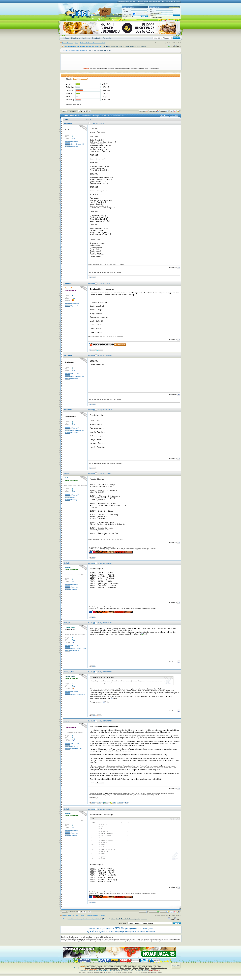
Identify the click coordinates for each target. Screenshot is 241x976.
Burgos (147, 968)
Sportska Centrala (121, 966)
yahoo (127, 931)
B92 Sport (149, 966)
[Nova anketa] (154, 112)
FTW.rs (122, 968)
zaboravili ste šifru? (174, 7)
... (86, 111)
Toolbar (177, 1)
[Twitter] (99, 803)
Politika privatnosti (114, 969)
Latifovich (68, 284)
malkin (138, 46)
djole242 (67, 473)
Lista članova (75, 38)
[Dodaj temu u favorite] (174, 112)
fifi (100, 928)
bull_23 (118, 46)
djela (126, 928)
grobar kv (144, 46)
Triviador (87, 968)
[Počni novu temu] (143, 112)
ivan (97, 928)
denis (112, 928)
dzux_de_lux (69, 672)
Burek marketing (155, 1)
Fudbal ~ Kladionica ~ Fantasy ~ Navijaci (92, 43)
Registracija (107, 38)
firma (137, 931)
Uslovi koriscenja (125, 969)
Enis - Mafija (125, 46)
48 (89, 111)
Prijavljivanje (96, 38)
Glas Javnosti (132, 966)
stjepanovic (133, 928)
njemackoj (106, 928)
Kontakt (147, 969)
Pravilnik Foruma (102, 969)
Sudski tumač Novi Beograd (159, 968)
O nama (134, 969)
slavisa (119, 928)
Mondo (100, 966)
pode (132, 931)
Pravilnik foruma (168, 1)
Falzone (113, 46)
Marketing (140, 969)
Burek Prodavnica (114, 965)
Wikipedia (93, 966)
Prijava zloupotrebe (154, 965)
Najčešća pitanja (143, 1)
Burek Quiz (124, 965)
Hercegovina (100, 931)
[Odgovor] (164, 112)
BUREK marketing (167, 21)
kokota (66, 721)
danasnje (113, 931)
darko (145, 928)
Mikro (143, 966)
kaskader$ (68, 123)
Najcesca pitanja (134, 965)
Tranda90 (132, 46)
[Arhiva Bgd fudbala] (99, 716)
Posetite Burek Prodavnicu (127, 1)
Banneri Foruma (93, 965)
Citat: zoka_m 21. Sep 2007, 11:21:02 (103, 677)
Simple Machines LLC (155, 972)
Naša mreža (111, 966)
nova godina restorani (111, 968)
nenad (148, 931)
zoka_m (67, 623)
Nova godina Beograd (97, 968)
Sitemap (153, 969)
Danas (159, 966)
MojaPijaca (128, 968)
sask (140, 928)
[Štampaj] (171, 112)
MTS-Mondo (99, 783)
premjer (121, 931)
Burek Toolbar (104, 965)
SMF (142, 972)
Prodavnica (86, 38)
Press (104, 966)
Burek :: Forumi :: (67, 43)
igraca (90, 931)
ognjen (150, 928)
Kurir (139, 966)
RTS (155, 966)
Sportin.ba (98, 332)
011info (141, 968)
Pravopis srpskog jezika (96, 550)
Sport (76, 43)
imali (153, 931)
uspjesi (142, 931)
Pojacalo (135, 968)
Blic (88, 966)
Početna (66, 38)
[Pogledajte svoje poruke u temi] (178, 112)
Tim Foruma (143, 965)
